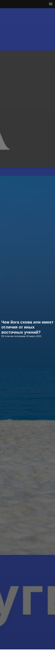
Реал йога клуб (23, 6)
